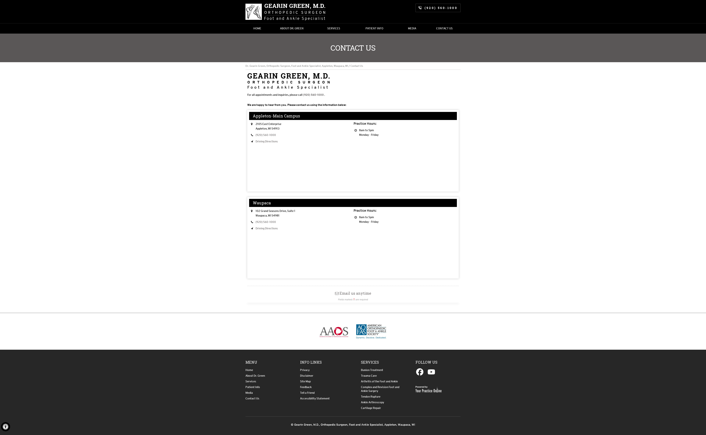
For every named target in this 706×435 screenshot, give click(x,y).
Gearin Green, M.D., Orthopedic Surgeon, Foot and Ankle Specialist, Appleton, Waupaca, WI (354, 425)
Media (249, 393)
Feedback (306, 387)
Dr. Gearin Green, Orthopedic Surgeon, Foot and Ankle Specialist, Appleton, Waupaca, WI (296, 66)
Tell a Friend (307, 393)
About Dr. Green (255, 376)
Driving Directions (267, 141)
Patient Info (252, 387)
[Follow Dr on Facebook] (420, 372)
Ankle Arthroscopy (372, 402)
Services (250, 381)
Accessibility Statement (315, 398)
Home (249, 370)
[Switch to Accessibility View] (5, 426)
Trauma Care (369, 376)
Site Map (305, 381)
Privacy (305, 370)
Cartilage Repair (371, 408)
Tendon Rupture (370, 396)
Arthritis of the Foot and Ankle (379, 381)
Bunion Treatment (372, 370)
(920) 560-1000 (441, 8)
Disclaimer (306, 376)
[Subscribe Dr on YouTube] (431, 372)
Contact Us (252, 398)
